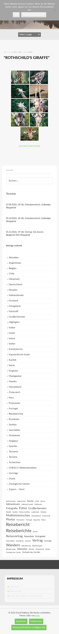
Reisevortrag (14, 536)
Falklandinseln (16, 295)
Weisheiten (22, 549)
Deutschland (15, 284)
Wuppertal (40, 549)
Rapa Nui (36, 520)
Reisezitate (29, 536)
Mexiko (13, 381)
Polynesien (14, 403)
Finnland (13, 300)
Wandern (13, 545)
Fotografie (12, 508)
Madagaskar (15, 376)
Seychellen (14, 430)
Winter (31, 549)
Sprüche (28, 541)
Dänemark (14, 279)
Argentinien (15, 263)
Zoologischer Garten (13, 552)
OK (16, 15)
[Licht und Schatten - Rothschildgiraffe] (39, 91)
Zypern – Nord (16, 489)
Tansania (13, 451)
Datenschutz (15, 591)
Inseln (12, 333)
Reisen (35, 531)
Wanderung (26, 546)
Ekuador (13, 290)
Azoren (30, 501)
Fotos (23, 508)
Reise (43, 520)
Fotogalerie (15, 306)
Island (12, 338)
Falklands (38, 504)
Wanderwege (11, 549)
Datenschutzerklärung (33, 15)
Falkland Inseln (27, 504)
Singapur (13, 441)
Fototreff (13, 311)
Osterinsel (46, 516)
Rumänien (14, 419)
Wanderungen (37, 546)
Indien (12, 327)
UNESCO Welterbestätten (23, 468)
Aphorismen (11, 501)
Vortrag (37, 540)
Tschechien (14, 462)
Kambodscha (16, 349)
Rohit (37, 616)
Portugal (13, 408)
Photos (10, 519)
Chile (11, 273)
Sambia (12, 424)
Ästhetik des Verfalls (31, 552)
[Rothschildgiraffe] (20, 77)
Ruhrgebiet (40, 536)
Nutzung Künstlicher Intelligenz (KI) (26, 596)
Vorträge (13, 473)
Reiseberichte (16, 414)
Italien (12, 343)
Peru (11, 397)
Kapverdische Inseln (19, 354)
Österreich (14, 392)
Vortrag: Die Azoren (34, 232)
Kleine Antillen (24, 512)
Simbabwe (14, 435)
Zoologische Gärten (19, 484)
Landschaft (35, 512)
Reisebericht (18, 524)
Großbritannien (17, 317)
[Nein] (55, 10)
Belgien (12, 268)
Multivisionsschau (18, 515)
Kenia (12, 365)
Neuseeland (15, 387)
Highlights (14, 322)
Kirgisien (13, 371)
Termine (13, 457)
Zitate (12, 478)
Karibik (12, 360)
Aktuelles (14, 257)
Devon (42, 501)
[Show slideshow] (29, 146)
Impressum (14, 587)
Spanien (13, 446)
